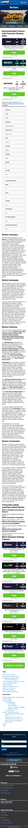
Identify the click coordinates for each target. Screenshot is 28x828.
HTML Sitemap (5, 820)
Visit (14, 52)
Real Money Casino (9, 690)
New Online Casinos (9, 674)
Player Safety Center (7, 785)
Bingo (4, 724)
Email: (2, 744)
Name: (2, 739)
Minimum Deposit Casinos (11, 686)
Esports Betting (10, 702)
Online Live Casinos (9, 688)
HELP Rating (4, 790)
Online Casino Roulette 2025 (14, 719)
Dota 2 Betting (12, 705)
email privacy (17, 752)
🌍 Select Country (14, 760)
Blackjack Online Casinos (13, 717)
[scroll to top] (26, 826)
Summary (4, 26)
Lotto (4, 725)
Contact (3, 812)
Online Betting (7, 684)
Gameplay (12, 26)
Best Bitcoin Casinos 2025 (11, 678)
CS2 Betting (11, 704)
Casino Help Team (6, 803)
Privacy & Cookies (6, 822)
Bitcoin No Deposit (11, 679)
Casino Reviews (5, 793)
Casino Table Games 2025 (11, 712)
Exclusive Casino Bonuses (11, 676)
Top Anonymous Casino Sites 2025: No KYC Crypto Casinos (14, 682)
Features (20, 26)
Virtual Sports (9, 710)
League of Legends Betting (16, 707)
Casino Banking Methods (10, 691)
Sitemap (3, 817)
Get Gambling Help (6, 788)
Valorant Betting (13, 709)
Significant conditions (8, 57)
